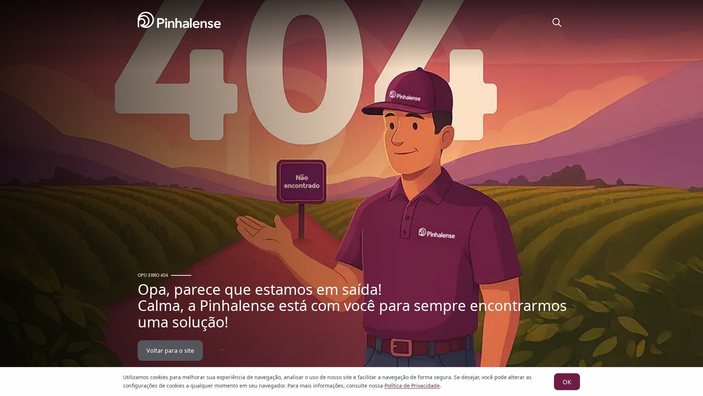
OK (567, 382)
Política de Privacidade (412, 385)
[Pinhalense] (179, 23)
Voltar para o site (170, 350)
